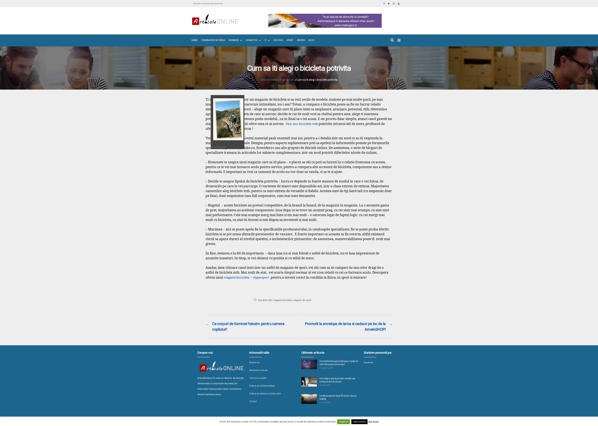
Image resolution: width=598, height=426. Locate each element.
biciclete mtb (265, 300)
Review (301, 40)
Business (234, 40)
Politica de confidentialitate (262, 386)
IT (265, 40)
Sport (290, 40)
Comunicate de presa (213, 40)
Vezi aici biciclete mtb (302, 124)
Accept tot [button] (343, 422)
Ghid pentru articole (258, 370)
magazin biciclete (282, 300)
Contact (253, 401)
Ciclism (289, 79)
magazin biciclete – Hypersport (247, 277)
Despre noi (254, 362)
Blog (311, 40)
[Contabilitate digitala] (333, 20)
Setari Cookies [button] (359, 422)
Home (194, 40)
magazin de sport (302, 300)
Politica (278, 40)
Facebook (368, 362)
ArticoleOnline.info (272, 79)
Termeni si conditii (257, 378)
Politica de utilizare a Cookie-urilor (265, 393)
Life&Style (252, 40)
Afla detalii (373, 421)
